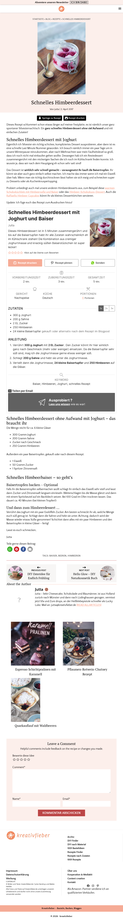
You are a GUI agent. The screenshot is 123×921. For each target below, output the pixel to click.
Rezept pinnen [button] (63, 262)
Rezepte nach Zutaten (79, 856)
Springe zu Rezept (51, 118)
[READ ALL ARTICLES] (88, 605)
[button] (9, 253)
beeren (62, 555)
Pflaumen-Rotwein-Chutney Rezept (87, 671)
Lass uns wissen (59, 404)
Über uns (72, 871)
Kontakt (72, 882)
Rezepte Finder (75, 852)
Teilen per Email (22, 390)
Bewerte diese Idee (23, 755)
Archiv (71, 837)
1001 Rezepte (74, 859)
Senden (100, 262)
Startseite (38, 19)
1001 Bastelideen (76, 848)
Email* (66, 798)
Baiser (53, 555)
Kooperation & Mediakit (80, 874)
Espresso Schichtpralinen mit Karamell (35, 671)
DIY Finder (73, 840)
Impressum (12, 871)
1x (101, 308)
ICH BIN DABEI (79, 2)
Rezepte (56, 19)
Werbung (11, 878)
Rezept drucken (76, 118)
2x (106, 308)
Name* (16, 798)
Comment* (18, 767)
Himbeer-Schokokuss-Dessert (87, 192)
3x (112, 308)
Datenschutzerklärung (17, 874)
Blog (48, 19)
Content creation (76, 878)
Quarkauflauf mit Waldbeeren (35, 726)
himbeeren (74, 555)
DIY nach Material (77, 844)
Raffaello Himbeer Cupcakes (22, 195)
